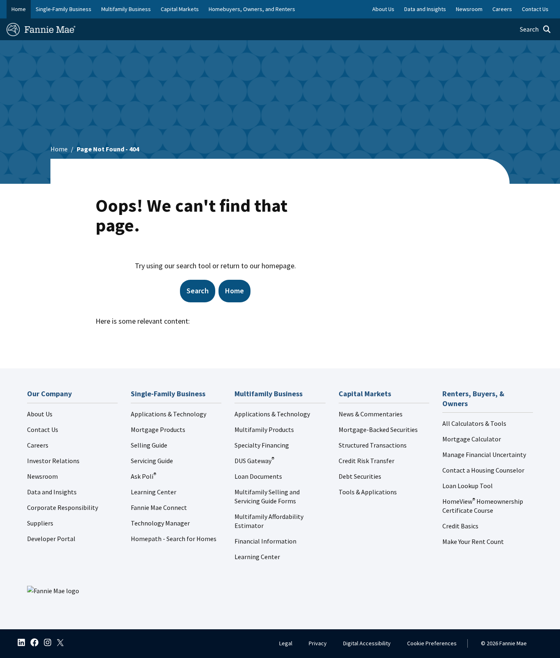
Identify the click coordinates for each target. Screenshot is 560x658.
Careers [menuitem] (502, 9)
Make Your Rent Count (473, 541)
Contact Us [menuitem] (535, 9)
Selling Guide (149, 445)
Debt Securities (360, 476)
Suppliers (40, 523)
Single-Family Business (63, 9)
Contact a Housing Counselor (483, 470)
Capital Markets (180, 9)
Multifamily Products (264, 429)
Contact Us (42, 429)
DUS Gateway (254, 461)
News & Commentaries (371, 414)
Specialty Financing (261, 445)
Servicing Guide (152, 461)
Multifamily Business (126, 9)
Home (18, 9)
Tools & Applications (368, 492)
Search (198, 290)
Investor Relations (53, 461)
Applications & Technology (168, 414)
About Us (39, 414)
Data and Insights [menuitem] (425, 9)
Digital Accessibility (367, 643)
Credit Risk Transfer (366, 461)
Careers (37, 445)
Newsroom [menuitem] (469, 9)
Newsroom (42, 476)
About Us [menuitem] (383, 9)
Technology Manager (160, 523)
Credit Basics (460, 526)
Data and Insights (52, 492)
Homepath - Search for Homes (173, 539)
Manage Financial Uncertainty (484, 454)
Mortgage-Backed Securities (378, 429)
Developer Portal (51, 539)
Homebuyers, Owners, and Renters (252, 9)
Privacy (318, 643)
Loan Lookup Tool (467, 486)
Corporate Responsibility (62, 507)
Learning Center (153, 492)
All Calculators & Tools (474, 423)
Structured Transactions (373, 445)
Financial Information (265, 541)
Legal (285, 643)
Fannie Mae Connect (159, 507)
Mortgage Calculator (471, 439)
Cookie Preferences (432, 643)
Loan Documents (258, 476)
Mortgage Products (158, 429)
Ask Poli (143, 476)
